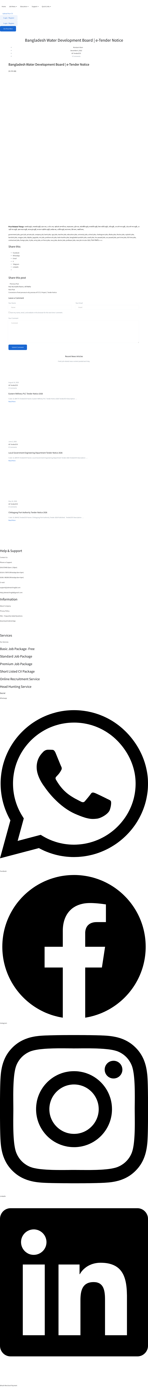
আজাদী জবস (80, 229)
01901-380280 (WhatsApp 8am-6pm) (12, 577)
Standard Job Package (16, 656)
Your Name (12, 303)
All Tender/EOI (76, 53)
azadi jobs (90, 237)
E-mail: (2, 582)
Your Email (79, 303)
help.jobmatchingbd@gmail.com (11, 592)
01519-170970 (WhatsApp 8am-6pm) (12, 572)
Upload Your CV (7, 13)
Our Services (4, 642)
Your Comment (13, 318)
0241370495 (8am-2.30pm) (8, 567)
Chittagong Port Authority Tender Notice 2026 (27, 512)
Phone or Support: (6, 562)
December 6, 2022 (76, 50)
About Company (5, 606)
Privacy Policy (4, 611)
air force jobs (45, 240)
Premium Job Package (16, 664)
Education (23, 6)
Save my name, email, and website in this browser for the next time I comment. (36, 313)
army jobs (37, 240)
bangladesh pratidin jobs (78, 237)
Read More (11, 401)
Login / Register (8, 18)
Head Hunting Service (15, 686)
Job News (12, 6)
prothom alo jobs (51, 237)
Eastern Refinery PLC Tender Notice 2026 (25, 393)
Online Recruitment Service (20, 679)
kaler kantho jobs (63, 237)
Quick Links (46, 6)
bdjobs (29, 237)
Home (4, 6)
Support (34, 6)
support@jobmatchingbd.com (10, 587)
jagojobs (35, 237)
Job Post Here (8, 29)
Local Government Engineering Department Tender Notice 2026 (35, 452)
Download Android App (7, 621)
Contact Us (3, 557)
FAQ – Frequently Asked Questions (11, 616)
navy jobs (54, 240)
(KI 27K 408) (12, 71)
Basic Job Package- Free (17, 648)
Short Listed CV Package (17, 671)
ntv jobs (41, 237)
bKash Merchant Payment (8, 1385)
